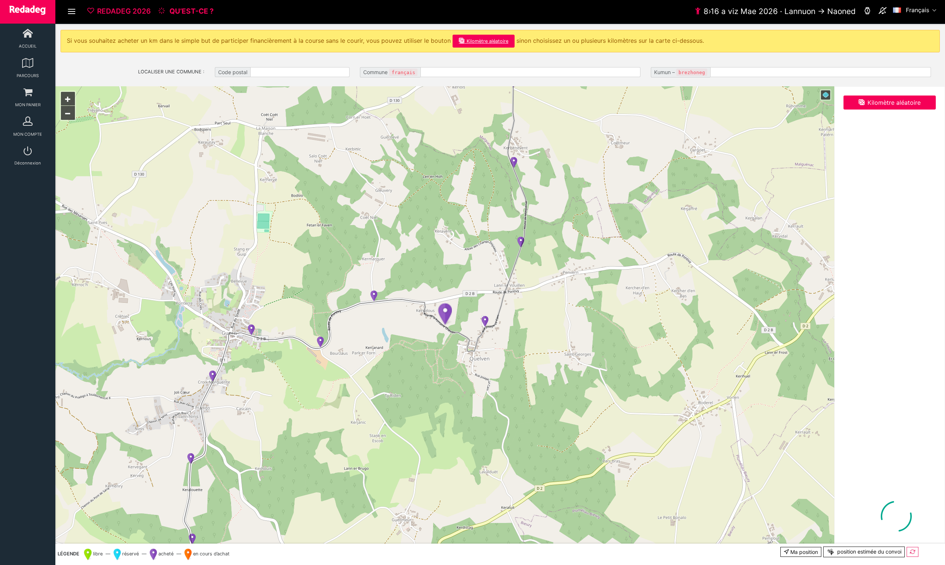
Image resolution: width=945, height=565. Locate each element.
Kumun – (679, 72)
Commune (389, 72)
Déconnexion (27, 163)
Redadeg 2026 (124, 11)
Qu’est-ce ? (191, 11)
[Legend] (825, 95)
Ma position (803, 552)
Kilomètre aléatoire (487, 41)
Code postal (232, 72)
